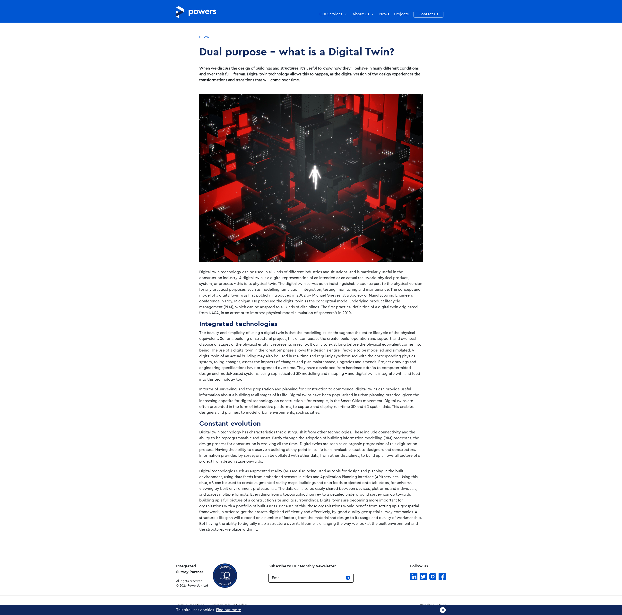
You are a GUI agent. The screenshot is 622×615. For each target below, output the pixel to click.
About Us (361, 14)
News (384, 14)
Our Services (331, 14)
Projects (401, 14)
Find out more (228, 610)
